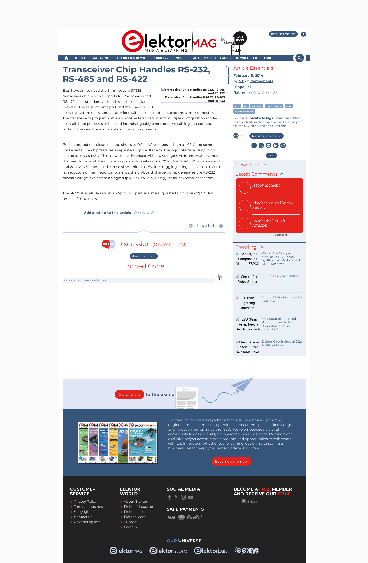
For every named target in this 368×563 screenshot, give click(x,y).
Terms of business (89, 507)
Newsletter (246, 58)
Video (181, 58)
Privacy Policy (85, 501)
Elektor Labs (134, 512)
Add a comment (145, 256)
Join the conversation (268, 135)
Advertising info (87, 522)
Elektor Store (135, 517)
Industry (160, 58)
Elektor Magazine (138, 507)
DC (245, 106)
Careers (130, 527)
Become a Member (283, 34)
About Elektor (135, 501)
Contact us (83, 517)
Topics (79, 58)
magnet (256, 106)
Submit (130, 522)
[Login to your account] (303, 34)
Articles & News (130, 58)
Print (271, 155)
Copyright (82, 512)
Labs (224, 58)
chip (288, 106)
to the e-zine (146, 394)
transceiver (273, 106)
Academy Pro (204, 58)
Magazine (100, 58)
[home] (66, 58)
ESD (237, 106)
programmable (244, 111)
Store (267, 58)
